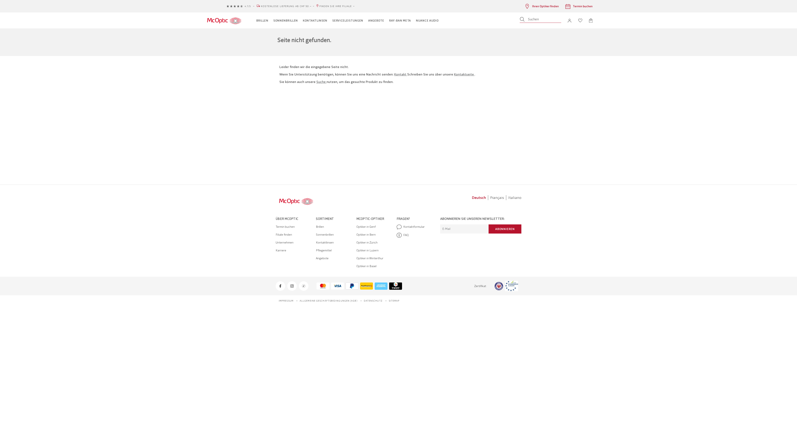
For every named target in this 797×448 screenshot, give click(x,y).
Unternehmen (284, 242)
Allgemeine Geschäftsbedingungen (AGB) (329, 300)
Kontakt (400, 74)
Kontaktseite (464, 74)
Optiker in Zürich (367, 242)
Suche (321, 82)
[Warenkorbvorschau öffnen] (591, 20)
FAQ (406, 235)
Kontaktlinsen (325, 242)
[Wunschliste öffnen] (580, 20)
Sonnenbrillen (325, 234)
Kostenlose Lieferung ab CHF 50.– (286, 6)
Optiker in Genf (366, 227)
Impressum (286, 300)
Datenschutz (373, 300)
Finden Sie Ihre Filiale (335, 6)
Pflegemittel (324, 250)
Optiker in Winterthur (369, 258)
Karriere (281, 250)
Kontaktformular (414, 227)
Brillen (320, 227)
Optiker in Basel (366, 266)
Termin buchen (285, 227)
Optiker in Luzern (367, 250)
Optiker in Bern (366, 234)
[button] (569, 20)
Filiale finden (284, 234)
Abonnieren (505, 229)
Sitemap (394, 300)
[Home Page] (224, 20)
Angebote (322, 258)
